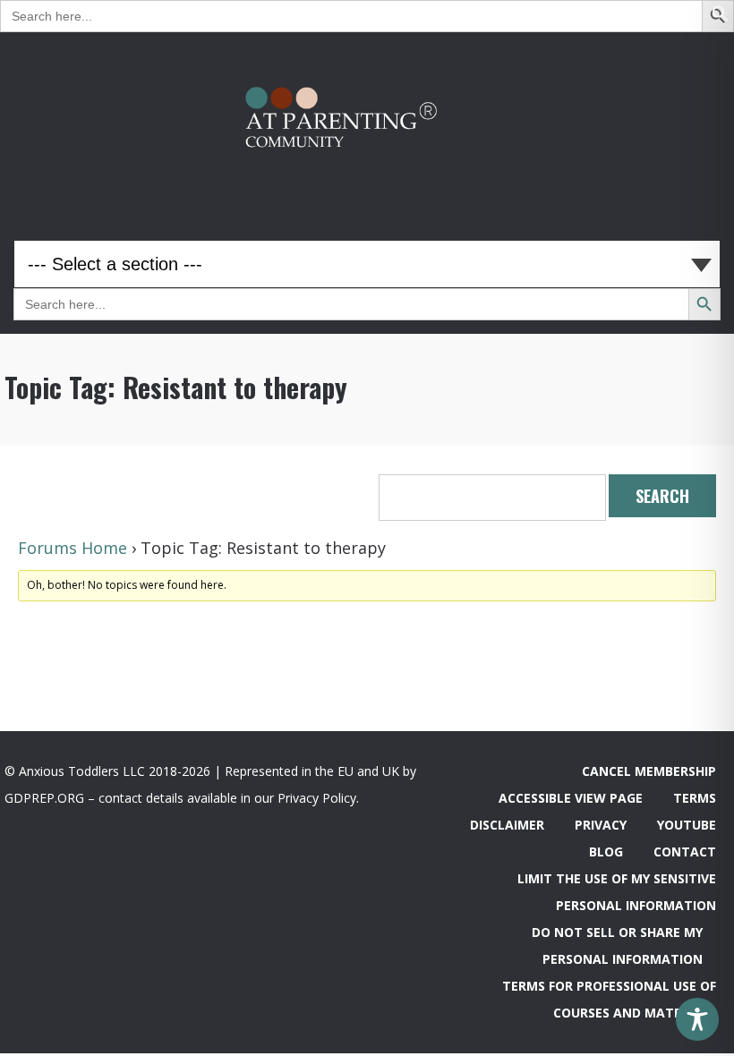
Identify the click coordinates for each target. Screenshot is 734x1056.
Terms (694, 797)
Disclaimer (507, 824)
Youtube (686, 824)
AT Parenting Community (367, 123)
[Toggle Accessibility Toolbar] (697, 1019)
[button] (721, 17)
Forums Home (72, 547)
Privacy (601, 824)
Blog (606, 851)
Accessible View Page (571, 797)
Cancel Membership (649, 770)
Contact (684, 851)
